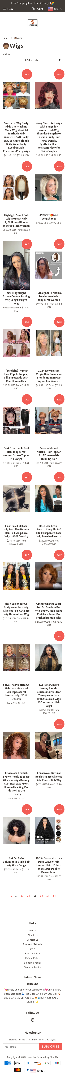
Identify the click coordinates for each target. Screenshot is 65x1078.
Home (6, 38)
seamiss (32, 1057)
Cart (40, 9)
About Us (32, 935)
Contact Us (32, 939)
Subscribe (50, 1047)
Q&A (32, 948)
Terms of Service (32, 967)
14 (28, 895)
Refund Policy (32, 958)
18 (54, 895)
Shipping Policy (32, 962)
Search (32, 930)
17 (47, 895)
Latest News (32, 977)
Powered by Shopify (47, 1057)
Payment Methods (32, 944)
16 (41, 895)
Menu (10, 8)
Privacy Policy (32, 953)
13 (22, 895)
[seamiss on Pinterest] (32, 1020)
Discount (32, 984)
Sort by (6, 53)
